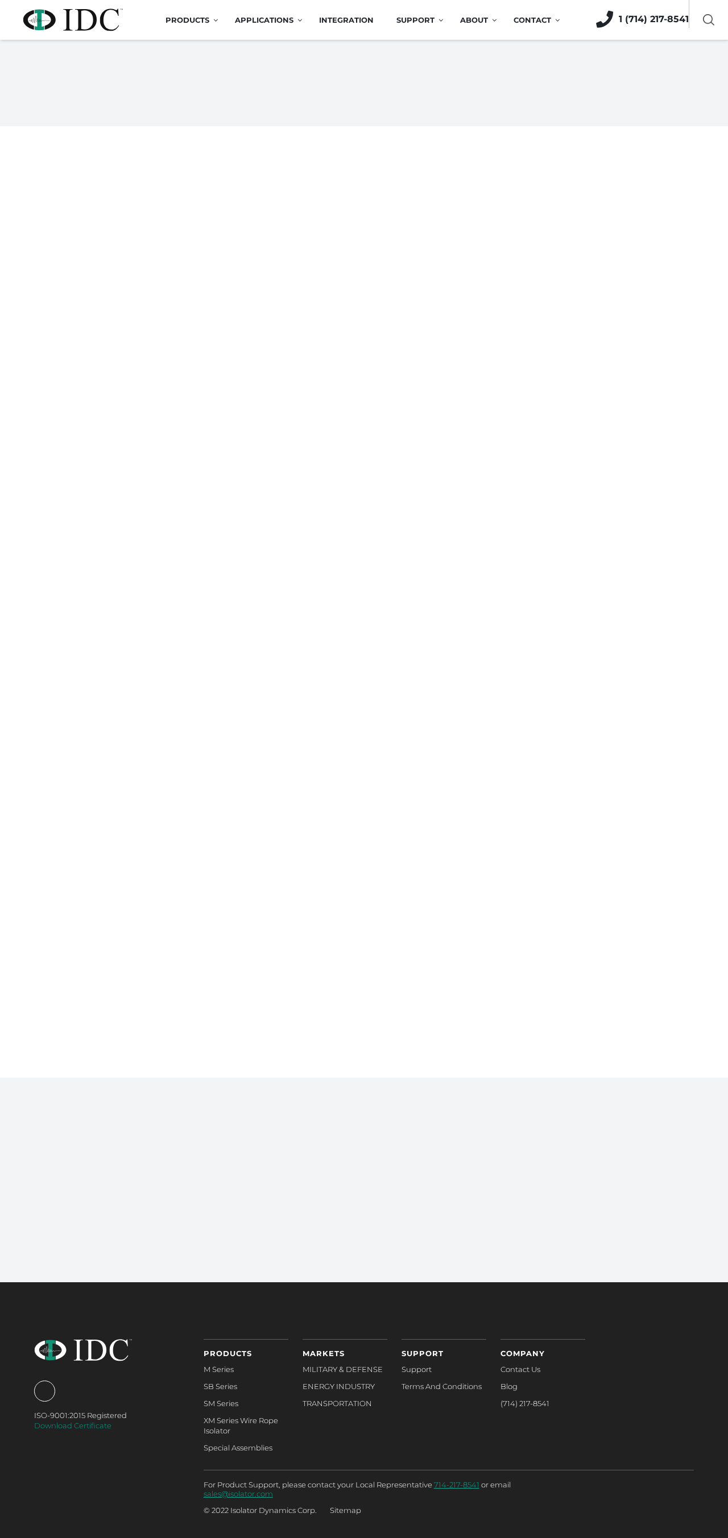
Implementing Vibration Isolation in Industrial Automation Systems (354, 645)
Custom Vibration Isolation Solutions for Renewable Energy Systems (574, 922)
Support (417, 1369)
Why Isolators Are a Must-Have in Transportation (131, 922)
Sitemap (345, 1510)
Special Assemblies (238, 1447)
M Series (219, 1369)
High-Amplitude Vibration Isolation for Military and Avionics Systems (143, 472)
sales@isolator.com (238, 1493)
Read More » (67, 583)
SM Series (221, 1403)
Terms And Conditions (442, 1386)
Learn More (358, 1284)
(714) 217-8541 (524, 1403)
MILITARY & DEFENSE (343, 1369)
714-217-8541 (456, 1484)
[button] (364, 1067)
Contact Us (520, 1369)
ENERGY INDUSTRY (339, 1386)
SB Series (220, 1386)
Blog (509, 1386)
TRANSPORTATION (337, 1403)
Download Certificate (72, 1425)
